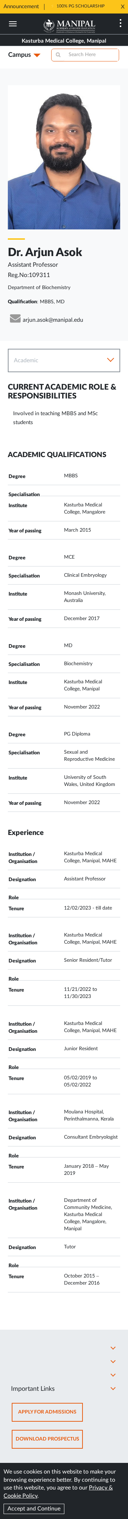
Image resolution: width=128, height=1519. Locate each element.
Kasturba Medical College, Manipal (64, 41)
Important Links (33, 1389)
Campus (19, 55)
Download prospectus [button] (49, 1442)
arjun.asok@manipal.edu (53, 320)
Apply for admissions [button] (50, 1415)
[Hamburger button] (12, 23)
